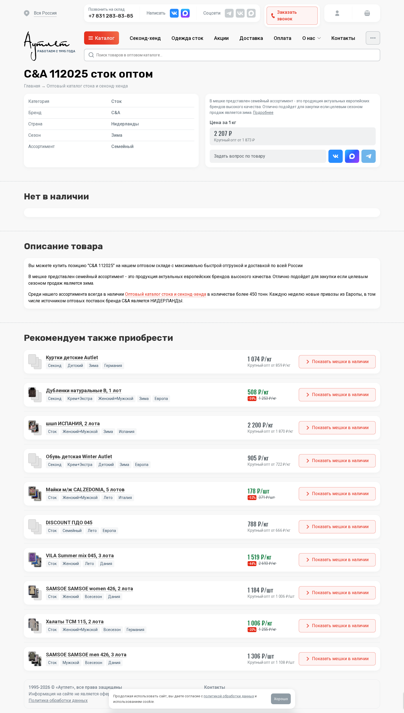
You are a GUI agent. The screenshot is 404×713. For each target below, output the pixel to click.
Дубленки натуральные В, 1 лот (83, 390)
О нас (308, 38)
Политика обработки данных (58, 700)
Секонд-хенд (145, 38)
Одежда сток (187, 38)
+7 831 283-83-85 (110, 16)
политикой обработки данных (229, 696)
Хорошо (281, 699)
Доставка (251, 38)
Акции (221, 38)
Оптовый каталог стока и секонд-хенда (87, 86)
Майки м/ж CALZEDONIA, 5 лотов (85, 489)
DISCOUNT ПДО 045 (69, 522)
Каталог (105, 38)
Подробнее (263, 112)
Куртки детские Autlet (72, 357)
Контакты (343, 38)
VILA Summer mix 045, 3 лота (80, 555)
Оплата (282, 38)
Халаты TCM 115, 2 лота (75, 621)
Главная (32, 86)
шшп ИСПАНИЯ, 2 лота (73, 423)
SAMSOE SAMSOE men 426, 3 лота (86, 654)
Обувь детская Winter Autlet (79, 456)
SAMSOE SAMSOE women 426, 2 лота (89, 588)
